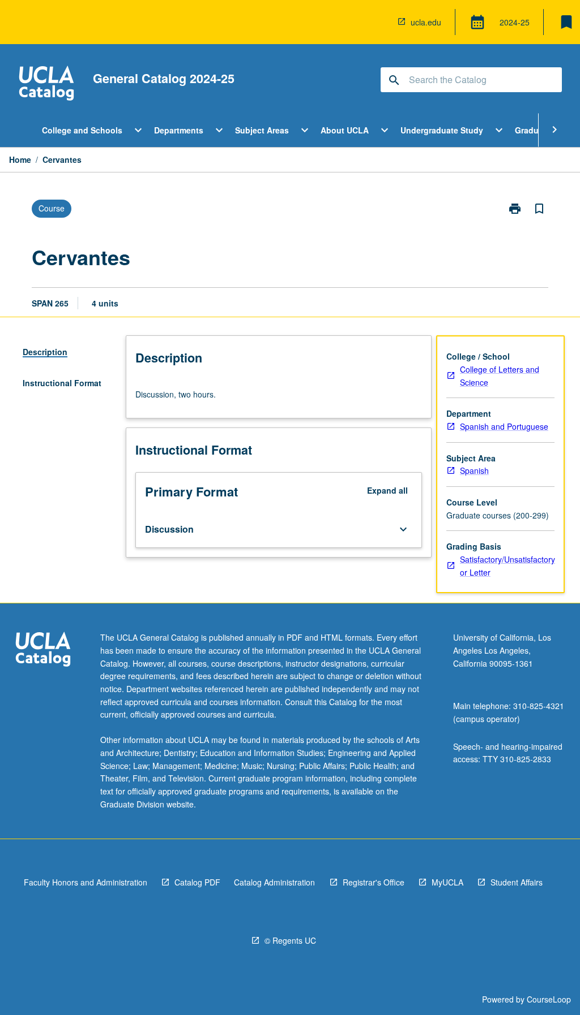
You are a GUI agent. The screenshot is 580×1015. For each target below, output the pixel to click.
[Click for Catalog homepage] (46, 84)
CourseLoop (549, 999)
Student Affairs (517, 882)
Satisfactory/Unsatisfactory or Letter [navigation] (507, 566)
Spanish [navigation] (474, 470)
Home (20, 159)
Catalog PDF (197, 882)
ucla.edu (426, 22)
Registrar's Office (373, 882)
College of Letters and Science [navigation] (499, 376)
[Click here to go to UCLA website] (43, 650)
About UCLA (345, 130)
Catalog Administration (274, 882)
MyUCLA (447, 882)
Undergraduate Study (441, 130)
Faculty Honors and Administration (85, 882)
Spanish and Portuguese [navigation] (504, 426)
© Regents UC (290, 940)
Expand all (387, 490)
